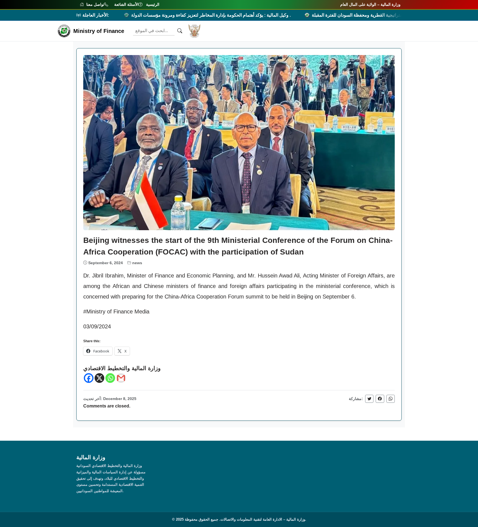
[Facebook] (88, 378)
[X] (99, 378)
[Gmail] (121, 378)
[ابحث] (179, 31)
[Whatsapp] (110, 378)
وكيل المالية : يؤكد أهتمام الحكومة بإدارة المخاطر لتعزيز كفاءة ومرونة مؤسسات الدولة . (191, 15)
